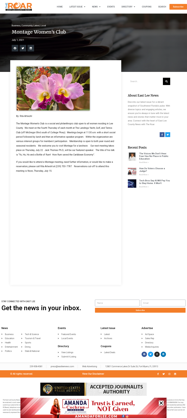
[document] (93, 209)
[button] (161, 403)
